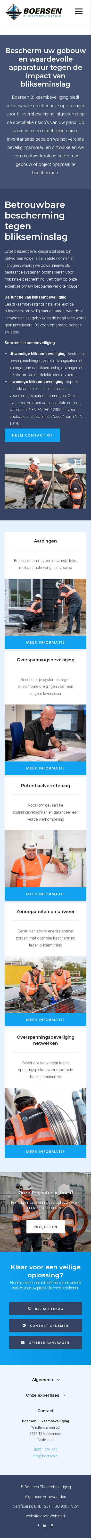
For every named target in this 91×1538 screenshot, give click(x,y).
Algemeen (42, 1379)
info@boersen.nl (45, 1456)
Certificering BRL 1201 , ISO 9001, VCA (45, 1506)
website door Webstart (45, 1516)
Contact (45, 1410)
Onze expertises (48, 29)
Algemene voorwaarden (45, 1496)
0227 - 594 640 (45, 1450)
